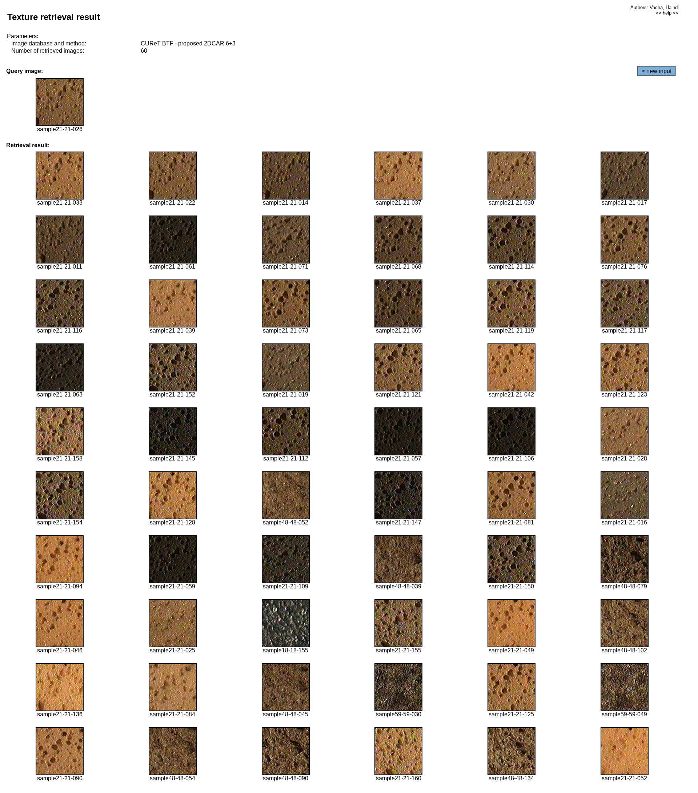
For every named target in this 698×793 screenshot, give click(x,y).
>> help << (667, 13)
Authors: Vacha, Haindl (654, 7)
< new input (656, 71)
